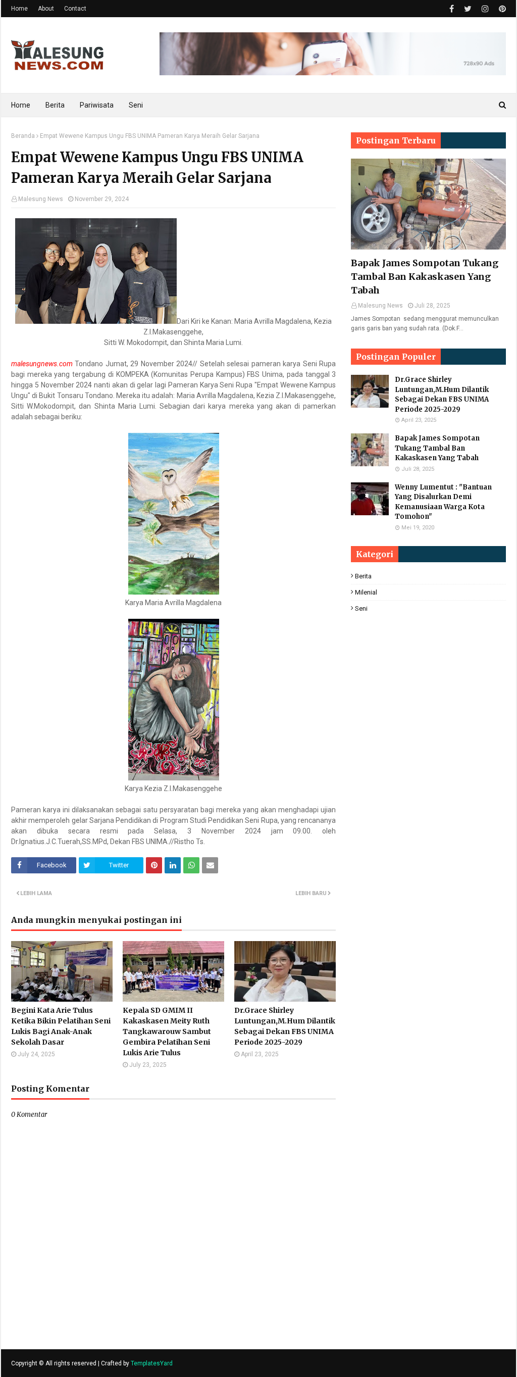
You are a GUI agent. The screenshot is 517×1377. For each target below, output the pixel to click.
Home (19, 8)
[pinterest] (501, 9)
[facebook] (451, 9)
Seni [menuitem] (136, 105)
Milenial (366, 592)
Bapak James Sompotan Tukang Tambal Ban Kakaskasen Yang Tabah (424, 276)
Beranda (23, 135)
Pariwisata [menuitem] (97, 105)
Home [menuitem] (20, 105)
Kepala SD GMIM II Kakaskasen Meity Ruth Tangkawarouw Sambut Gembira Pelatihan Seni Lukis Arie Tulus (167, 1031)
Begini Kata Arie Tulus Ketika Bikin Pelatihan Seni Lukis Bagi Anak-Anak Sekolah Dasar (61, 1026)
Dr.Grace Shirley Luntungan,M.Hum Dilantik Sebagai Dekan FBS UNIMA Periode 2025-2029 (284, 1026)
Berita (363, 576)
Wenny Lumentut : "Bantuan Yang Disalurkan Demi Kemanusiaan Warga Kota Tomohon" (443, 502)
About (46, 8)
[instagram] (485, 9)
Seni (361, 608)
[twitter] (467, 9)
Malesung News (40, 199)
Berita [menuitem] (55, 105)
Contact (75, 8)
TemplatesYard (152, 1363)
